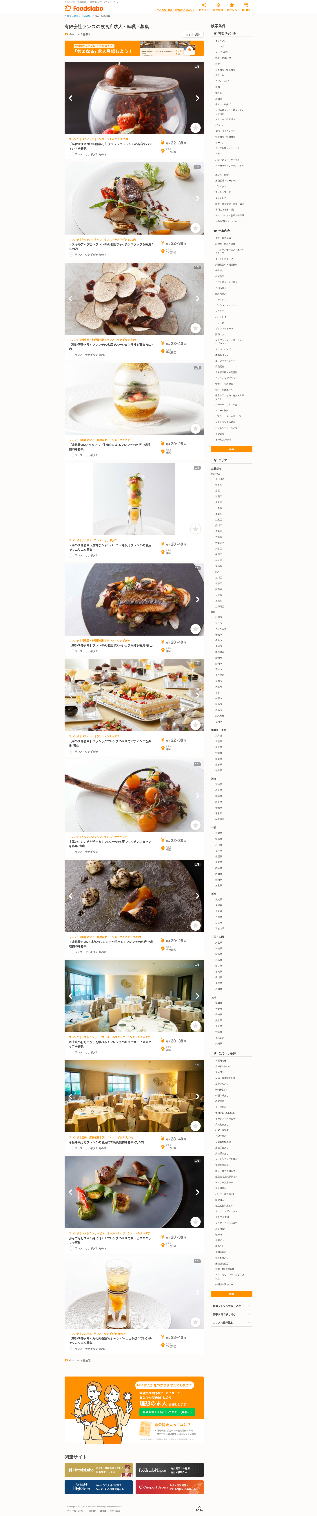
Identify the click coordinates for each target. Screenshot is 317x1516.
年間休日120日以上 (225, 1112)
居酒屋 (218, 98)
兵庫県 (218, 916)
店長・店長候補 (223, 238)
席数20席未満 (222, 1216)
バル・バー (220, 124)
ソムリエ (219, 310)
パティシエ (220, 299)
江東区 (218, 519)
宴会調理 (219, 433)
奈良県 (218, 922)
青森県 (218, 741)
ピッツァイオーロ (224, 328)
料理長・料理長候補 (225, 243)
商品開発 (219, 366)
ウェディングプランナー (227, 378)
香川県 (218, 977)
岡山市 (218, 704)
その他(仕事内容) (223, 439)
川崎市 (218, 646)
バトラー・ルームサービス (228, 416)
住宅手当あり (222, 1135)
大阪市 (218, 686)
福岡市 (218, 721)
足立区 (218, 594)
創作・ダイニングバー (226, 130)
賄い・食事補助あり (225, 1170)
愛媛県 (218, 982)
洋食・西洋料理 (223, 57)
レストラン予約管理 (225, 421)
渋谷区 (218, 548)
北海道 (218, 735)
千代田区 (219, 478)
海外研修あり (222, 1187)
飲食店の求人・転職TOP (79, 16)
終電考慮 (219, 1100)
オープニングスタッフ (226, 1211)
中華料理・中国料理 (225, 136)
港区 (217, 490)
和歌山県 (219, 928)
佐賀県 (218, 1008)
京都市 (218, 680)
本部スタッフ (222, 354)
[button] (70, 98)
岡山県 (218, 953)
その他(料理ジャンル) (226, 220)
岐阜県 (218, 867)
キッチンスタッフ (224, 258)
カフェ (218, 153)
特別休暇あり (222, 1095)
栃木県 (218, 790)
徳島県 (218, 971)
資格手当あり (222, 1153)
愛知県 (218, 879)
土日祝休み (220, 1106)
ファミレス (220, 197)
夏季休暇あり (222, 1083)
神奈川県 (219, 819)
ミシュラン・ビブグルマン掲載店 (229, 1276)
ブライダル (220, 186)
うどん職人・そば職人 (226, 281)
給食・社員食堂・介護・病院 (229, 203)
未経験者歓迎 (222, 1263)
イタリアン (220, 40)
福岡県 (218, 1002)
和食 (217, 63)
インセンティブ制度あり (227, 1158)
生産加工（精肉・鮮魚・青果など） (229, 397)
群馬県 (218, 795)
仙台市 (218, 622)
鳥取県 (218, 942)
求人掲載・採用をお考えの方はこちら (175, 9)
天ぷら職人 (220, 287)
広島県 (218, 959)
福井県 (218, 850)
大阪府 (218, 911)
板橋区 (218, 583)
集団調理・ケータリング (227, 180)
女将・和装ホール (224, 389)
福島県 (218, 770)
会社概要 (103, 1511)
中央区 (218, 484)
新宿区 (218, 496)
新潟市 (218, 657)
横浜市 (218, 640)
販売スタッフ (222, 334)
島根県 (218, 948)
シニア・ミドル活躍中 (226, 1222)
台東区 (218, 507)
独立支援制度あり (224, 1205)
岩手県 (218, 746)
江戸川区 (219, 606)
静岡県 (218, 873)
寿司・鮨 (219, 75)
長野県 (218, 862)
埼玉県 (218, 801)
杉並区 (218, 560)
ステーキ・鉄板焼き (225, 119)
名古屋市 (219, 675)
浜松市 (218, 669)
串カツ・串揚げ (223, 104)
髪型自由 (219, 1199)
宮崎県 (218, 1031)
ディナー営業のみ (224, 1182)
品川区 (218, 525)
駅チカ (218, 1234)
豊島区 (218, 565)
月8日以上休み (222, 1066)
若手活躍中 (220, 1228)
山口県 (218, 965)
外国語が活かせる (224, 1284)
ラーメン (219, 142)
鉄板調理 (219, 276)
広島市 (218, 709)
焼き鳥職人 (220, 293)
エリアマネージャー (225, 360)
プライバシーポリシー (76, 1511)
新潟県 (218, 833)
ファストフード (223, 191)
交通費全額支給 (223, 1141)
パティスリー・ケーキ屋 (227, 159)
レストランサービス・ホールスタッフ (229, 251)
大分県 (218, 1026)
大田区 (218, 536)
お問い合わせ (115, 1511)
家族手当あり (222, 1147)
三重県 (218, 885)
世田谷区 (219, 542)
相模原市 (219, 651)
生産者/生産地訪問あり (226, 1176)
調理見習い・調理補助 (226, 264)
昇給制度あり (222, 1124)
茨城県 (218, 784)
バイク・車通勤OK (224, 1193)
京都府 (218, 905)
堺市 (217, 692)
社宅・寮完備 (222, 1129)
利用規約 (92, 1511)
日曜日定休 (220, 1060)
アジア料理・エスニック (227, 148)
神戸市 (218, 698)
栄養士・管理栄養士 (225, 383)
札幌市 (218, 617)
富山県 (218, 838)
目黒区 (218, 531)
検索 (231, 449)
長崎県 (218, 1014)
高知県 (218, 988)
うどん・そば (222, 81)
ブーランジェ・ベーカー (227, 305)
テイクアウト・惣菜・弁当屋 (229, 215)
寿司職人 (219, 270)
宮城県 (218, 752)
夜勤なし (219, 1245)
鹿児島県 (219, 1037)
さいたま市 (220, 628)
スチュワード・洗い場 (226, 427)
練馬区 (218, 588)
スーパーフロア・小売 (226, 404)
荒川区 (218, 577)
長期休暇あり (222, 1251)
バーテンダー (222, 316)
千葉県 (218, 807)
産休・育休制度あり (225, 1077)
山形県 (218, 764)
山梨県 (218, 856)
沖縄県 (218, 1043)
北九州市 (219, 715)
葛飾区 (218, 600)
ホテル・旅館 (222, 174)
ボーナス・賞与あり (225, 1118)
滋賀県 (218, 899)
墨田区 (218, 513)
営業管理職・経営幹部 (226, 372)
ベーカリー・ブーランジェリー (229, 167)
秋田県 (218, 758)
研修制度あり (222, 1257)
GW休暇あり (221, 1089)
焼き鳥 (218, 92)
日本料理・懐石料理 (225, 69)
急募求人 (219, 1240)
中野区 (218, 554)
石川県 (218, 844)
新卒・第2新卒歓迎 (224, 1269)
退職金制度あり (223, 1164)
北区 (217, 571)
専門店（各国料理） (225, 209)
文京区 (218, 502)
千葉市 (218, 634)
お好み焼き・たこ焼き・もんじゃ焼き (229, 111)
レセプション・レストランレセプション (229, 341)
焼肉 (217, 86)
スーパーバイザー (224, 349)
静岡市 (218, 663)
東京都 (218, 813)
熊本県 (218, 1020)
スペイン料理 (222, 52)
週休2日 (219, 1071)
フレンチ (219, 46)
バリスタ (219, 322)
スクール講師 (222, 410)
